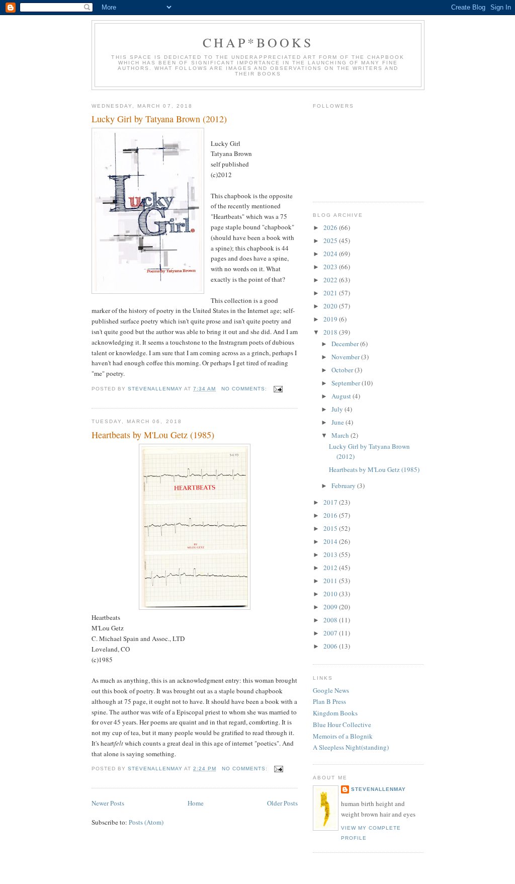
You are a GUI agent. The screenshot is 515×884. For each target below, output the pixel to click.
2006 (331, 646)
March (341, 435)
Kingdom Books (335, 712)
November (346, 356)
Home (196, 803)
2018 (331, 332)
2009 (331, 606)
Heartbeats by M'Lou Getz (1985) (153, 435)
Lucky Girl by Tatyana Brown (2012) (159, 119)
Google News (331, 690)
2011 (331, 580)
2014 (331, 541)
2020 (331, 305)
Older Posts (282, 803)
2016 (331, 515)
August (342, 395)
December (345, 343)
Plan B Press (329, 701)
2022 (331, 279)
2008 (331, 619)
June (338, 422)
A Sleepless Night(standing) (351, 747)
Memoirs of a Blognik (343, 736)
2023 (331, 266)
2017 (331, 502)
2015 (331, 528)
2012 (331, 567)
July (338, 409)
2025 (331, 240)
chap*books (258, 42)
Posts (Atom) (146, 822)
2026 (331, 227)
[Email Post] (278, 388)
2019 (331, 319)
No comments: (245, 388)
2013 (331, 554)
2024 (331, 253)
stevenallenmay (378, 789)
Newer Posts (108, 803)
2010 (331, 593)
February (344, 485)
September (346, 382)
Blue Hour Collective (342, 724)
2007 (331, 632)
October (343, 369)
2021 (331, 292)
